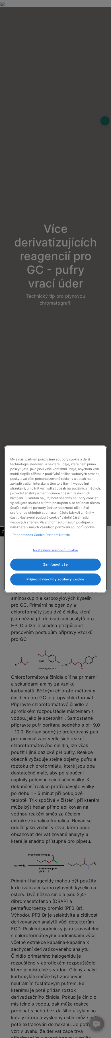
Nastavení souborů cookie (55, 550)
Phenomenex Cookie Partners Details (41, 535)
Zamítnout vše (55, 564)
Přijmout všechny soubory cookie (55, 579)
